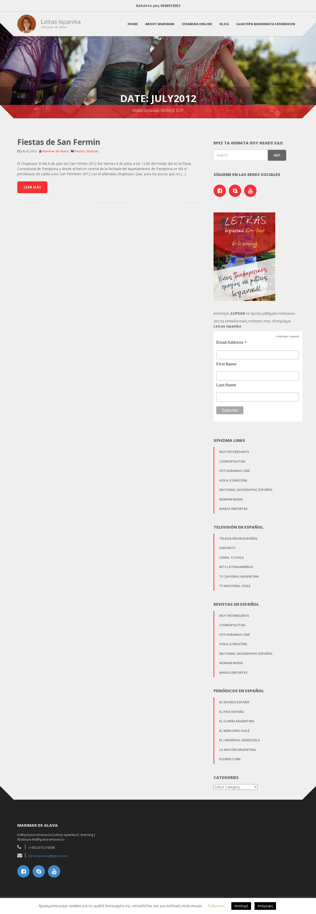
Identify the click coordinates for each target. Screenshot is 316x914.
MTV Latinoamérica (236, 567)
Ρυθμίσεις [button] (216, 905)
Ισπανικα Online (197, 24)
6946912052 (170, 5)
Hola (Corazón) (233, 480)
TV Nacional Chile (234, 586)
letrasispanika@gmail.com (47, 856)
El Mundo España (234, 702)
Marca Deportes (233, 508)
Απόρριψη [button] (265, 906)
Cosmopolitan (232, 461)
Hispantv (227, 548)
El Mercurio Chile (234, 730)
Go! (277, 155)
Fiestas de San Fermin (58, 142)
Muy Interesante (234, 451)
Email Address (231, 342)
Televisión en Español (238, 538)
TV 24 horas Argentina (239, 576)
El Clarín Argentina (236, 721)
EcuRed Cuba (230, 759)
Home (133, 24)
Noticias (93, 151)
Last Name (226, 385)
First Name (226, 364)
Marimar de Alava (55, 151)
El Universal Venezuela (239, 740)
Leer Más (32, 187)
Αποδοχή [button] (241, 906)
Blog (224, 24)
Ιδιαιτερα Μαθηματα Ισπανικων (265, 24)
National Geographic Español (246, 489)
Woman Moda (231, 499)
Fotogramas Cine (234, 470)
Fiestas (80, 151)
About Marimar (159, 24)
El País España (231, 711)
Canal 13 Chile (231, 557)
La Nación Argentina (237, 749)
